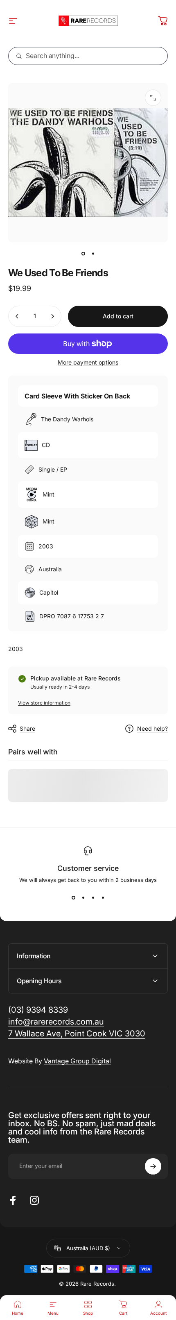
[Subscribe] (153, 1166)
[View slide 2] (83, 898)
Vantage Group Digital (77, 1061)
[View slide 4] (103, 898)
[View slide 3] (93, 898)
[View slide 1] (73, 898)
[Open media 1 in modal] (153, 97)
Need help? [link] (152, 728)
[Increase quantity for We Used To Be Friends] (52, 316)
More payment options (88, 362)
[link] (76, 1034)
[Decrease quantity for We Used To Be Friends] (17, 316)
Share (27, 728)
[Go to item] (83, 254)
